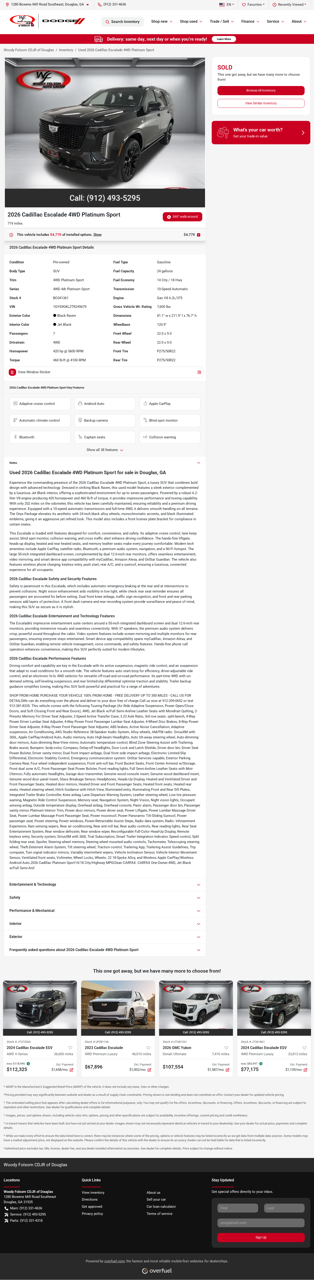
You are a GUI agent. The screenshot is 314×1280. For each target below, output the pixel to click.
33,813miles (297, 1054)
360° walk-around (185, 216)
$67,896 (94, 1067)
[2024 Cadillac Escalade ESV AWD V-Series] (40, 1008)
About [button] (297, 21)
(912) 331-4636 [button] (114, 4)
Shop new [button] (159, 21)
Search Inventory (125, 21)
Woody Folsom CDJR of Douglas (29, 50)
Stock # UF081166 (97, 1041)
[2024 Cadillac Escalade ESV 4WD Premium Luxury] (274, 1008)
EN (229, 5)
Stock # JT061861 (253, 1041)
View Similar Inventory (261, 103)
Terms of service (159, 1214)
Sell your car (156, 1199)
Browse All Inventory (261, 90)
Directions (90, 1199)
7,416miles (220, 1054)
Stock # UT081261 (175, 1041)
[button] (49, 4)
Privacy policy (92, 1214)
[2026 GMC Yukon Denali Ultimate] (196, 1008)
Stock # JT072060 (19, 1041)
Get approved (92, 1207)
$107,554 (173, 1067)
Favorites (255, 5)
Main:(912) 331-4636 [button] (26, 1208)
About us (153, 1193)
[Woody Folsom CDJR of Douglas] (46, 22)
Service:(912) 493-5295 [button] (28, 1214)
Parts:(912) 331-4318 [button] (26, 1221)
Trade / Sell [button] (219, 21)
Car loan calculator (161, 1207)
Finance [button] (247, 21)
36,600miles (63, 1054)
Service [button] (273, 21)
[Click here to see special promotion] (157, 39)
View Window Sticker (34, 372)
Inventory (66, 50)
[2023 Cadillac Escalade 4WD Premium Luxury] (118, 1008)
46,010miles (141, 1054)
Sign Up (261, 1237)
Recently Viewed (290, 5)
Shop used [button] (188, 21)
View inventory (93, 1193)
